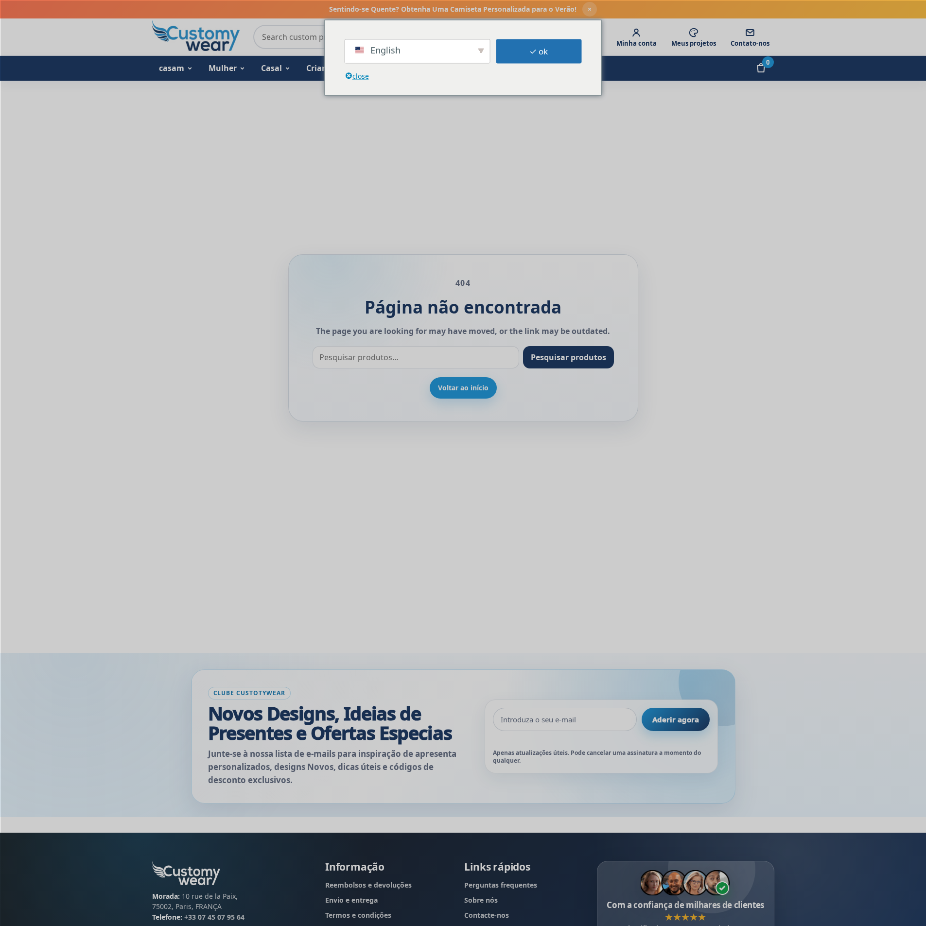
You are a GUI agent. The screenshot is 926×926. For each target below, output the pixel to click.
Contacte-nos (486, 915)
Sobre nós (481, 900)
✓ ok (538, 50)
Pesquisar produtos (568, 357)
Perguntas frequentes (500, 885)
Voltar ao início (463, 387)
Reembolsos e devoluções (368, 885)
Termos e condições (358, 915)
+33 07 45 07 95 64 (214, 917)
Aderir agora (675, 719)
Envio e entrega (351, 900)
